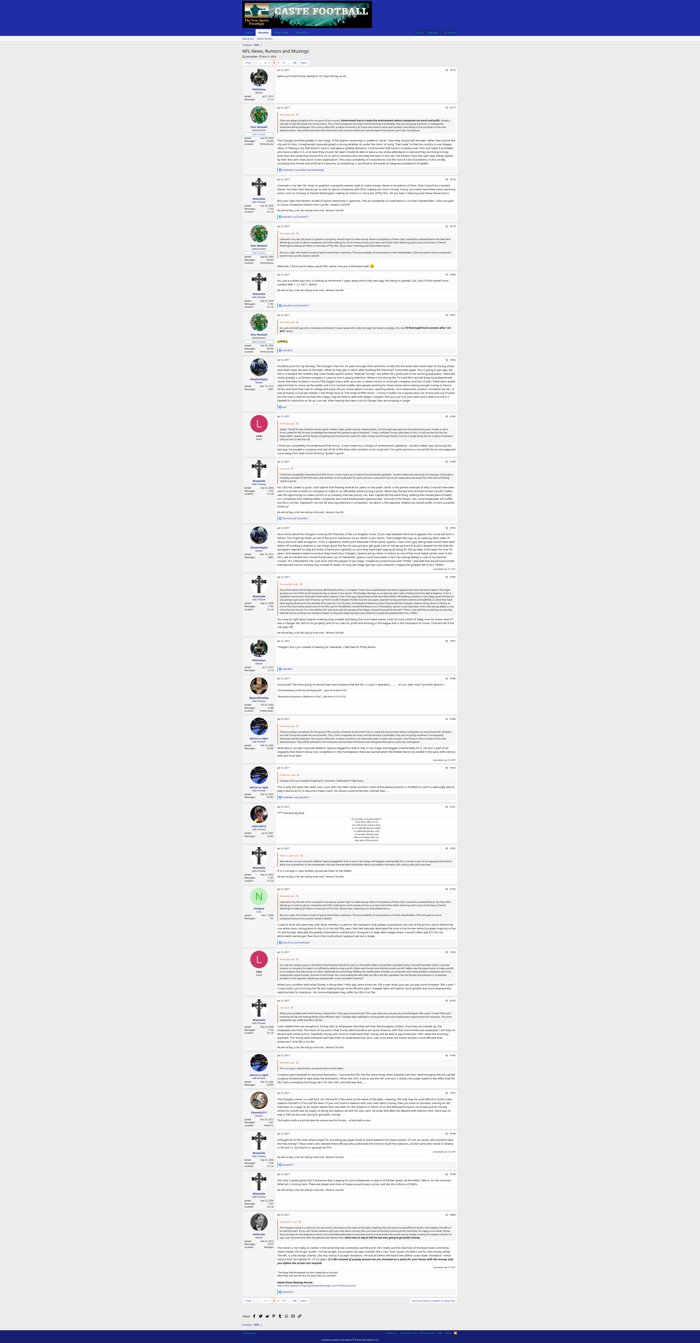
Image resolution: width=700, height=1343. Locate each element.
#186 (453, 577)
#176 (453, 70)
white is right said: (289, 855)
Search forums (265, 38)
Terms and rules (408, 1333)
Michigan (268, 1247)
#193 (453, 889)
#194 (453, 952)
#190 (453, 767)
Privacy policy (427, 1333)
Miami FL (268, 1125)
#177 (453, 107)
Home (249, 32)
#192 (453, 848)
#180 (453, 274)
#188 (453, 678)
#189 (453, 719)
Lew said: (284, 468)
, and (303, 170)
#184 (453, 461)
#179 (453, 226)
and (295, 216)
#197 (453, 1093)
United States (266, 710)
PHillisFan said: (288, 775)
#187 (453, 641)
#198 (453, 1133)
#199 (453, 1174)
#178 (453, 179)
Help (439, 1333)
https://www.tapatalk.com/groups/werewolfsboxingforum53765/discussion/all (316, 1285)
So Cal (270, 211)
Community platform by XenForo (350, 1339)
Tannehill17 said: (288, 1222)
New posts (248, 38)
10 (283, 62)
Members (303, 32)
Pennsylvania (266, 144)
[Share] (446, 70)
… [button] (261, 62)
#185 (453, 528)
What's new (281, 32)
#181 (453, 315)
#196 (453, 1055)
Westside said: (287, 114)
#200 (453, 1214)
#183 (453, 416)
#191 (453, 806)
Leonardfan (251, 56)
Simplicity (251, 1333)
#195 (453, 1000)
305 (295, 62)
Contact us (391, 1333)
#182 (453, 359)
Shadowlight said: (289, 584)
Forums (263, 32)
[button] (291, 32)
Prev (248, 62)
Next (303, 62)
